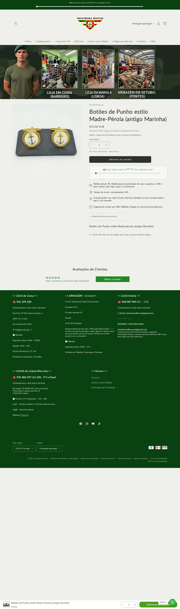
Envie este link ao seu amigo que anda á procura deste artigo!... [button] (122, 234)
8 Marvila (24, 415)
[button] (16, 23)
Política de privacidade (89, 458)
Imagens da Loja (22, 329)
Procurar (95, 377)
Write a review (112, 279)
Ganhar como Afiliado (101, 382)
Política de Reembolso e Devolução (64, 458)
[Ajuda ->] (172, 602)
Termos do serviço (108, 458)
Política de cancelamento (157, 461)
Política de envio (124, 458)
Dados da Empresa (141, 458)
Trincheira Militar (41, 458)
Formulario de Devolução (103, 387)
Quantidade (94, 139)
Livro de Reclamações (159, 458)
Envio (106, 131)
